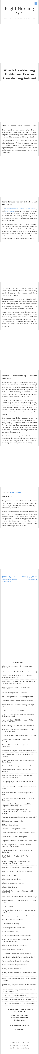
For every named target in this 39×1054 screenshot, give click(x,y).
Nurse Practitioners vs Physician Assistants (16, 936)
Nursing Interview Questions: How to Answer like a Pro (19, 973)
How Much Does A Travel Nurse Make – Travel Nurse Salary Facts (18, 730)
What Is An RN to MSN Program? (13, 883)
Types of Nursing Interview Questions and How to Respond (19, 979)
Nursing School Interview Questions (14, 995)
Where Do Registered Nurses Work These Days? (18, 833)
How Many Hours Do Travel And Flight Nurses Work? (17, 793)
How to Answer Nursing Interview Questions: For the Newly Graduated (18, 991)
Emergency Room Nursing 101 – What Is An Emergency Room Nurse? (17, 776)
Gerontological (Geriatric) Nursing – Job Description (19, 735)
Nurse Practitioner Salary (10, 932)
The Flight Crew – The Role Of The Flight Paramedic (15, 857)
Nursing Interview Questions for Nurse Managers (18, 1003)
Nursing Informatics (8, 906)
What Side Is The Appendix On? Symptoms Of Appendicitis (17, 892)
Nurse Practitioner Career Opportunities (15, 961)
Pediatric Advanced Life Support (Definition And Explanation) (18, 851)
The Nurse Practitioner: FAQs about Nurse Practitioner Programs (16, 940)
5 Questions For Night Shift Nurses (14, 829)
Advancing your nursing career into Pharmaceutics (19, 916)
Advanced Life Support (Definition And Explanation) (19, 751)
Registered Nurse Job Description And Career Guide (19, 841)
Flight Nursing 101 (19, 11)
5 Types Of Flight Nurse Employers (13, 710)
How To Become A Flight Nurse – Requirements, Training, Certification (18, 715)
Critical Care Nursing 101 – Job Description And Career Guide (18, 761)
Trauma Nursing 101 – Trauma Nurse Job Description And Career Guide (16, 862)
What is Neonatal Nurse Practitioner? (14, 945)
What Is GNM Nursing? (9, 887)
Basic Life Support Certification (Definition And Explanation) (17, 755)
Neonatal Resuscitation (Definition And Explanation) (19, 817)
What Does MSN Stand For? (11, 879)
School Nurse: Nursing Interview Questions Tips (18, 999)
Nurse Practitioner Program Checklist (14, 965)
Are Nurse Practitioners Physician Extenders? (17, 953)
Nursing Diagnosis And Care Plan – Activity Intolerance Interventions (16, 845)
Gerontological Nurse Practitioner (13, 928)
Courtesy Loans (19, 1020)
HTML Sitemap (25, 1045)
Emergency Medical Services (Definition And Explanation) (17, 770)
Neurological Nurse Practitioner (12, 920)
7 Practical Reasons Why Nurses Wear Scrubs (17, 701)
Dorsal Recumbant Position (14, 209)
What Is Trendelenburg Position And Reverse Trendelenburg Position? (17, 677)
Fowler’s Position (31, 209)
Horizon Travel (19, 1029)
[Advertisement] (19, 43)
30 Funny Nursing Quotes (10, 825)
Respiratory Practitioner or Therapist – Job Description (16, 740)
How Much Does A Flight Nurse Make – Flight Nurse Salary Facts (17, 721)
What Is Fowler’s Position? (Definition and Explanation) (16, 688)
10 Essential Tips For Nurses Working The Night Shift (18, 705)
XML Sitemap (14, 1045)
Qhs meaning (15, 492)
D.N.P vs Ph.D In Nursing (10, 924)
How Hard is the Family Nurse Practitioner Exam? (18, 957)
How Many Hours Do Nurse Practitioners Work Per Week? (19, 788)
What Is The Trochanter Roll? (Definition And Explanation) (17, 667)
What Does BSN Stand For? (11, 875)
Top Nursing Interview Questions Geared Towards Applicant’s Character (19, 985)
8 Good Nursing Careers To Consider (14, 693)
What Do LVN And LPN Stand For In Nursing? (17, 871)
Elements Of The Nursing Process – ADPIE (16, 766)
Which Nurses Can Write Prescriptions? (15, 837)
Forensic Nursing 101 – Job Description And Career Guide (19, 901)
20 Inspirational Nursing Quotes (12, 821)
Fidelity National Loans (19, 1015)
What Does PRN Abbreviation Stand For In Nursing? (19, 897)
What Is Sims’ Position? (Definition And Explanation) (29, 578)
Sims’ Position (10, 211)
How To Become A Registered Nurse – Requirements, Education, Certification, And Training (16, 811)
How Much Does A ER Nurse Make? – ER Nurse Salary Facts (18, 799)
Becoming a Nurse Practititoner (12, 949)
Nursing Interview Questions (11, 969)
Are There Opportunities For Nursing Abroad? (17, 697)
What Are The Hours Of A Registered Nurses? (17, 867)
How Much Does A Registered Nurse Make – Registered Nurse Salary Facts (17, 805)
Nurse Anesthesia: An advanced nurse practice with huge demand (19, 911)
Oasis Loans (15, 1018)
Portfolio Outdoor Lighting (19, 1048)
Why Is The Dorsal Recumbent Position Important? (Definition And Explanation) (9, 578)
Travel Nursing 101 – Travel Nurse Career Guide (18, 726)
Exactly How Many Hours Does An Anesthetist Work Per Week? (17, 782)
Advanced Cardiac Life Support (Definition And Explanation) (17, 746)
